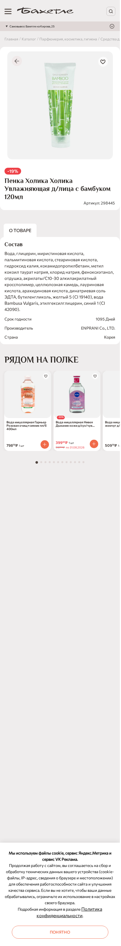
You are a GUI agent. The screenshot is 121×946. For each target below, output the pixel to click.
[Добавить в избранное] (103, 62)
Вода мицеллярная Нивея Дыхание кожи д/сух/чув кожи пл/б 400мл (74, 423)
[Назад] (17, 61)
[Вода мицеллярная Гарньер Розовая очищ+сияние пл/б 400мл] (27, 394)
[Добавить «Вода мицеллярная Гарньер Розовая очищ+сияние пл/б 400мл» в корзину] (45, 444)
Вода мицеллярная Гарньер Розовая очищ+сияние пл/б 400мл (26, 425)
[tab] (36, 462)
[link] (45, 11)
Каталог (29, 39)
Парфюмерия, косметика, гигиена (68, 39)
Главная (11, 39)
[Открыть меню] (8, 11)
